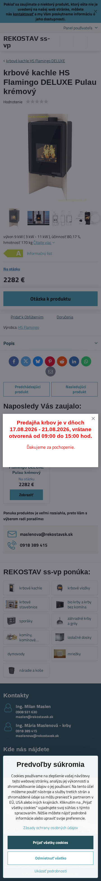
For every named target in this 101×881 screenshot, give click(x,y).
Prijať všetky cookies (50, 842)
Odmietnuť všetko (50, 858)
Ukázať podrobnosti (51, 870)
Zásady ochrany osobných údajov (50, 827)
